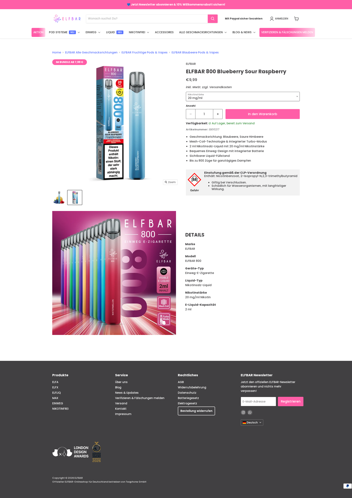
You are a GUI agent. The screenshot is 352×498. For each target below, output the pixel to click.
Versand (121, 403)
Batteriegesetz (188, 398)
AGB (181, 382)
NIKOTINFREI (60, 409)
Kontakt (120, 409)
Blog (118, 387)
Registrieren (290, 401)
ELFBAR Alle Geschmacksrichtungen (91, 52)
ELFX (55, 387)
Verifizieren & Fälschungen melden (139, 398)
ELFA (55, 382)
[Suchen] (213, 19)
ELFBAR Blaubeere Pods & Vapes (195, 52)
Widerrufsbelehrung (192, 387)
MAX (55, 398)
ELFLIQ (56, 393)
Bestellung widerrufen (196, 411)
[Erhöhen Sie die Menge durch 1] (218, 114)
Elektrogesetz (187, 403)
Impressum (123, 414)
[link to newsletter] (176, 4)
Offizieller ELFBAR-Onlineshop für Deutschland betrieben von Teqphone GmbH (99, 481)
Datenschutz (187, 393)
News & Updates (127, 393)
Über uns (121, 382)
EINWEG (57, 403)
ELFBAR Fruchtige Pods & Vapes (145, 52)
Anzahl (190, 105)
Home (56, 52)
